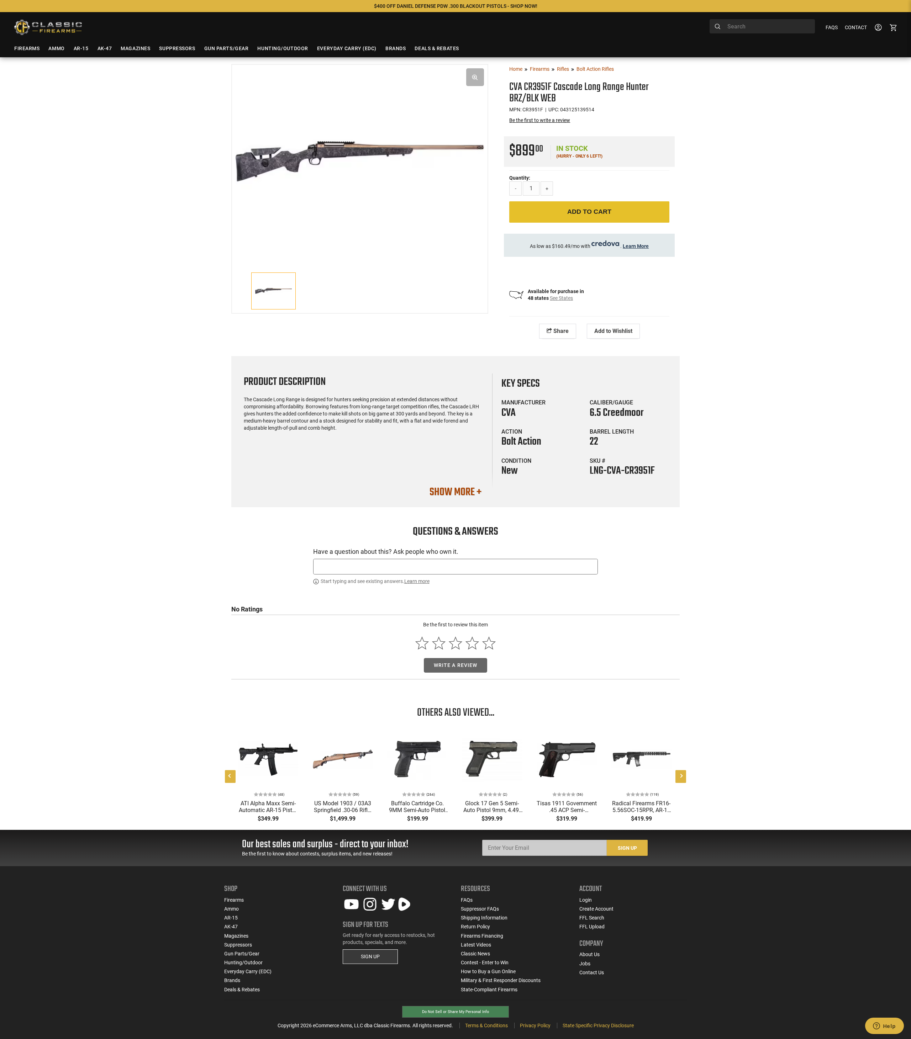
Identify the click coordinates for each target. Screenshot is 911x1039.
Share (560, 331)
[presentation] (230, 776)
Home (515, 69)
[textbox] (455, 566)
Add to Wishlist (613, 331)
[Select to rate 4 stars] (472, 643)
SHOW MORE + (455, 492)
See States (561, 298)
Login (585, 900)
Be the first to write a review (539, 120)
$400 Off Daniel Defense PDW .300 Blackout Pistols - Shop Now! (455, 6)
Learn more (417, 581)
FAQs (832, 27)
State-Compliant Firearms (489, 989)
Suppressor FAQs (480, 909)
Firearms (539, 69)
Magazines (236, 936)
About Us (589, 954)
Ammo (231, 909)
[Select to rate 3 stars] (455, 643)
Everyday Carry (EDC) (248, 971)
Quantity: (519, 178)
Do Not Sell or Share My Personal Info (455, 1011)
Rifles (563, 69)
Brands (232, 980)
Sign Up (627, 848)
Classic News (475, 953)
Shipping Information (484, 918)
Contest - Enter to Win (485, 962)
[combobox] (762, 26)
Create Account (596, 909)
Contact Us (591, 972)
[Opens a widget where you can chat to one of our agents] (884, 1026)
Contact (856, 27)
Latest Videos (476, 945)
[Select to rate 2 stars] (439, 643)
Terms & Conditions (486, 1025)
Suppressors (238, 945)
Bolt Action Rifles (595, 69)
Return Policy (475, 926)
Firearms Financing (482, 936)
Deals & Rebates (242, 989)
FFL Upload (592, 926)
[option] (360, 160)
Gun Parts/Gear (241, 953)
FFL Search (591, 918)
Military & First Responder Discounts (501, 980)
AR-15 (231, 918)
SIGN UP (370, 956)
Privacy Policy (535, 1025)
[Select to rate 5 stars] (488, 643)
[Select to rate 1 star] (422, 643)
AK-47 (231, 926)
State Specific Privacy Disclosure (598, 1025)
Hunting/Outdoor (243, 962)
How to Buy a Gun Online (488, 971)
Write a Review (456, 665)
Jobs (584, 963)
